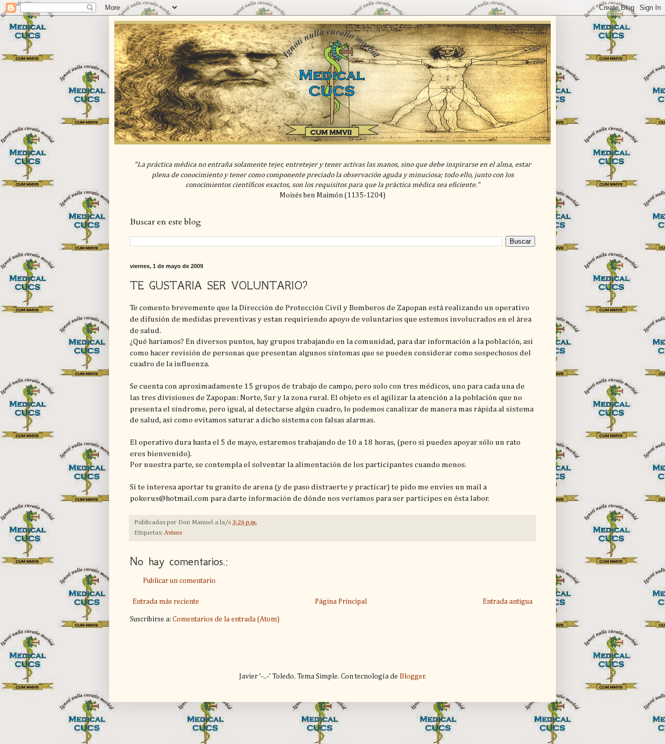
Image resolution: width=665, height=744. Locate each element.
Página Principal (341, 601)
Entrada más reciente (165, 601)
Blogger (412, 676)
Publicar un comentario (179, 580)
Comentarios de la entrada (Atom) (226, 619)
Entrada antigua (508, 601)
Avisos (173, 532)
